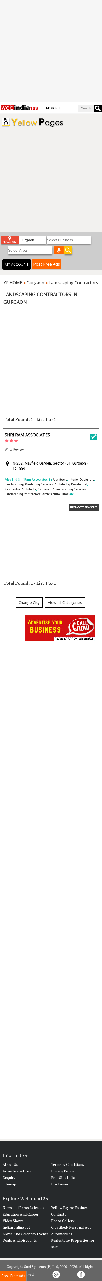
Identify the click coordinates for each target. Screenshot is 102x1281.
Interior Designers (81, 479)
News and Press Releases (23, 1207)
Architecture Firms (55, 494)
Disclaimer (60, 1184)
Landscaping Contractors (23, 494)
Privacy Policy (62, 1170)
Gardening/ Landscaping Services (62, 489)
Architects (60, 479)
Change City (29, 602)
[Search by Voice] (59, 250)
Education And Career (20, 1214)
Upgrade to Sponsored (83, 507)
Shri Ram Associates (27, 435)
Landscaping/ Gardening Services (29, 484)
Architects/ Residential (70, 484)
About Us (10, 1164)
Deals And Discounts (20, 1240)
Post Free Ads (46, 264)
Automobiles (61, 1233)
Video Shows (13, 1220)
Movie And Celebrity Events (25, 1233)
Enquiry (9, 1177)
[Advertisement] (51, 51)
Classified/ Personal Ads (71, 1227)
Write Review (14, 449)
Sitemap (9, 1184)
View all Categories (65, 602)
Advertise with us (17, 1170)
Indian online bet (16, 1227)
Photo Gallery (62, 1220)
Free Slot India (63, 1177)
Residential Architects (20, 489)
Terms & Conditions (67, 1164)
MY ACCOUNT (16, 264)
